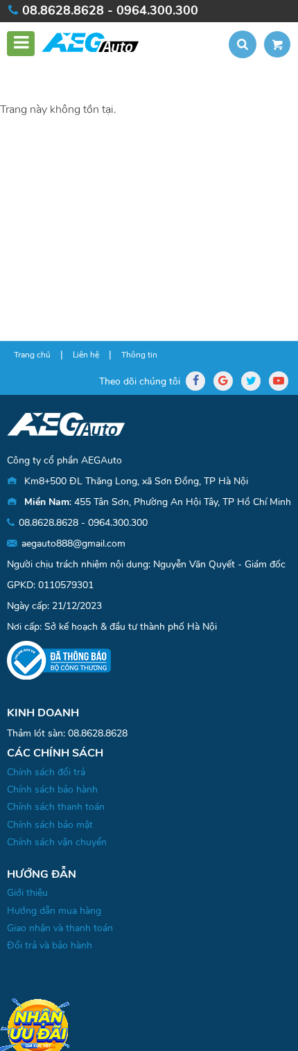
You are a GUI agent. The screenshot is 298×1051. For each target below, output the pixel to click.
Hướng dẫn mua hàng (54, 910)
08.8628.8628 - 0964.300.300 (110, 10)
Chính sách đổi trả (46, 772)
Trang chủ (32, 354)
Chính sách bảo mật (50, 824)
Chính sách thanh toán (56, 806)
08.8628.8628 (98, 733)
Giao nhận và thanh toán (60, 928)
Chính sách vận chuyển (57, 842)
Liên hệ (86, 354)
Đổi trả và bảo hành (49, 945)
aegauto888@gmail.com (73, 543)
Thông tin (139, 354)
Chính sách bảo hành (52, 789)
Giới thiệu (27, 892)
